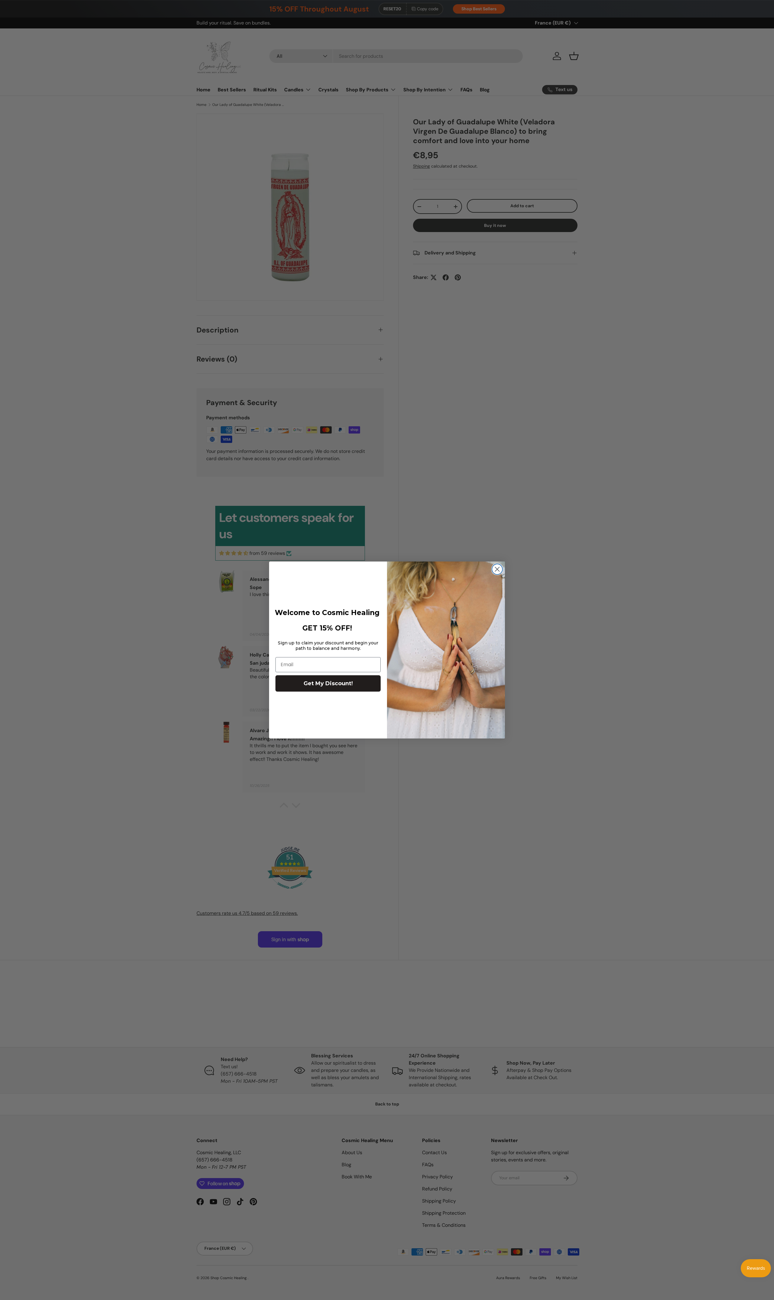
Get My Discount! (328, 683)
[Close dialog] (497, 569)
